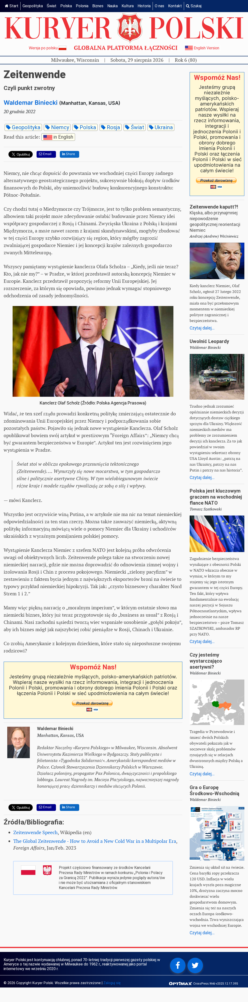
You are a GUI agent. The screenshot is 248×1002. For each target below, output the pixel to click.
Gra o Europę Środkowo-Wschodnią (214, 790)
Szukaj (196, 6)
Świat (51, 6)
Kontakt (175, 6)
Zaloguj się (112, 983)
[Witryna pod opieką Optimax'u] (181, 983)
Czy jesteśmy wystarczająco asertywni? (206, 661)
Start (13, 6)
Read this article (38, 136)
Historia (144, 6)
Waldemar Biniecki (31, 102)
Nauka (112, 6)
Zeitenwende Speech (35, 832)
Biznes (97, 6)
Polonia (82, 6)
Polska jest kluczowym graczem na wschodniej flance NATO (216, 497)
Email (46, 154)
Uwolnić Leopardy (209, 341)
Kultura (128, 6)
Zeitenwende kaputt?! (214, 207)
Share (70, 154)
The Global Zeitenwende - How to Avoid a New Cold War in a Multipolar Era (94, 841)
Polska (66, 6)
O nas (159, 6)
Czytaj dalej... (202, 328)
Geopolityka (33, 6)
